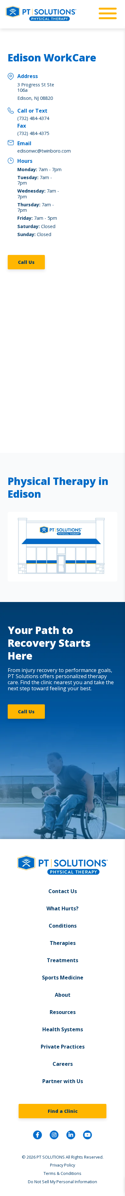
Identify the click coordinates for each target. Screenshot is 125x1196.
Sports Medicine (62, 977)
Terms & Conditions (62, 1173)
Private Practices (63, 1046)
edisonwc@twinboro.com (44, 151)
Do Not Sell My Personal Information (62, 1181)
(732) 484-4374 (33, 118)
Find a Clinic (63, 1111)
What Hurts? (62, 908)
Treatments (62, 960)
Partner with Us (62, 1081)
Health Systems (62, 1029)
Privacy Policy (62, 1165)
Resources (63, 1012)
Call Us (26, 262)
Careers (63, 1063)
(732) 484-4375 (33, 133)
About (63, 994)
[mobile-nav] (106, 13)
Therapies (63, 943)
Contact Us (62, 891)
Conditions (63, 925)
